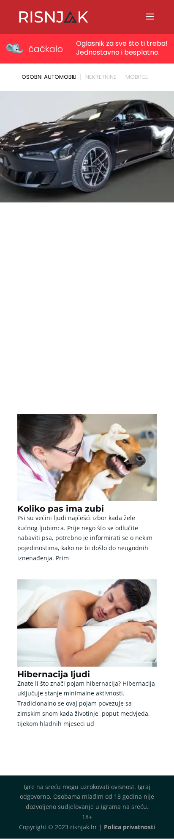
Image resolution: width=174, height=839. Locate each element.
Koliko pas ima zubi (60, 509)
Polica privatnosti (129, 827)
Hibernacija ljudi (53, 674)
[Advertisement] (87, 297)
